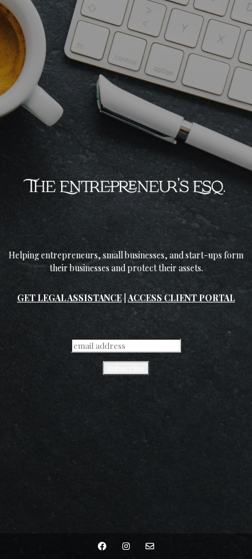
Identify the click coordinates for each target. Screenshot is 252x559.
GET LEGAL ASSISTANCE (69, 298)
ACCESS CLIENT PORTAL (181, 298)
